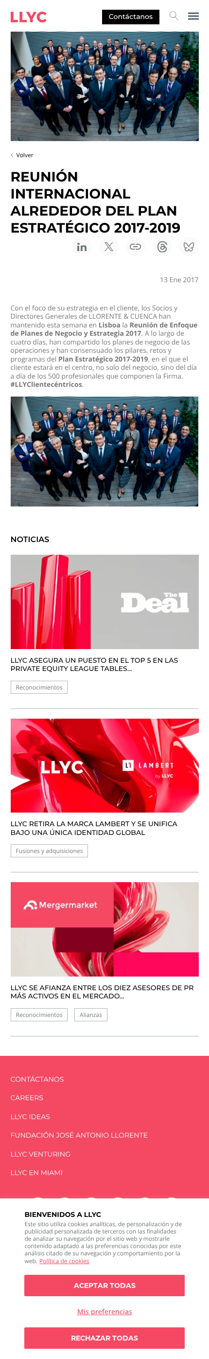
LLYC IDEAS (30, 1117)
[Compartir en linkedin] (82, 246)
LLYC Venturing (40, 1154)
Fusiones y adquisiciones (49, 850)
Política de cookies (64, 1261)
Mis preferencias (104, 1311)
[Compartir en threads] (162, 246)
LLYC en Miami (37, 1173)
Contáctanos (131, 16)
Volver (25, 155)
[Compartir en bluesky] (189, 246)
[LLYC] (29, 17)
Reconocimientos (39, 687)
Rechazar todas (104, 1338)
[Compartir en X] (109, 246)
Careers (27, 1098)
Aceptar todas (105, 1285)
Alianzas (91, 1014)
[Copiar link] (135, 246)
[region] (104, 1278)
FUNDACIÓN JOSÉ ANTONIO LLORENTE (79, 1135)
